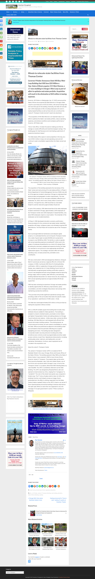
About (7, 12)
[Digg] (55, 47)
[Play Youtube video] (80, 216)
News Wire (65, 12)
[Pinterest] (50, 47)
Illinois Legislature (46, 490)
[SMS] (47, 47)
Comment (46, 12)
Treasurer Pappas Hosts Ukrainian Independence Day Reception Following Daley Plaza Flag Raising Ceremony (39, 20)
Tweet (41, 478)
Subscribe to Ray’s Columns (82, 1)
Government (39, 490)
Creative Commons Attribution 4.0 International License (78, 292)
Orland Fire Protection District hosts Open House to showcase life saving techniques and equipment (51, 512)
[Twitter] (37, 47)
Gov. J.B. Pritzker (33, 493)
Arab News (59, 456)
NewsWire (53, 490)
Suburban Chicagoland (24, 5)
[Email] (45, 47)
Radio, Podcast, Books (55, 12)
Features (68, 1)
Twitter (45, 470)
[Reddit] (53, 47)
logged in (37, 557)
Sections (15, 12)
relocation (60, 493)
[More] (59, 47)
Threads (74, 280)
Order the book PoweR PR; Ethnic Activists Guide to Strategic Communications (78, 195)
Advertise (73, 1)
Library (22, 12)
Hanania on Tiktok (74, 12)
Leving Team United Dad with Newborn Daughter (79, 183)
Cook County (16, 22)
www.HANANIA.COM (58, 452)
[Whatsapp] (40, 47)
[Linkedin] (42, 47)
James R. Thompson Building (44, 493)
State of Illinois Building (33, 494)
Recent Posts (35, 437)
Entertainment (61, 1)
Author (30, 437)
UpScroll (74, 278)
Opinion (55, 1)
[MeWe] (32, 47)
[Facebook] (29, 47)
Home (47, 1)
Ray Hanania (42, 41)
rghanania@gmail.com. (49, 467)
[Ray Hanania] (31, 446)
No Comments (50, 41)
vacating (41, 494)
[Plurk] (34, 47)
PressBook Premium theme (64, 577)
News (51, 1)
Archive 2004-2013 (11, 14)
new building (54, 493)
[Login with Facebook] (29, 561)
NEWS (79, 135)
